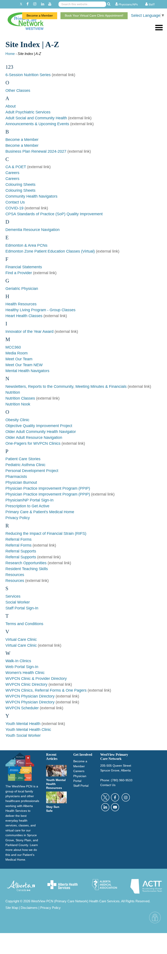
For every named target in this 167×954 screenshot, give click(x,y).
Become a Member (40, 15)
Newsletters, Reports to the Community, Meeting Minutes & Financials (66, 386)
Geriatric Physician (21, 288)
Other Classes (17, 90)
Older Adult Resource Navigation (33, 437)
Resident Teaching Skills (26, 569)
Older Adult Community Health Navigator (40, 431)
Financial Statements (23, 267)
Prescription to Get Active (27, 506)
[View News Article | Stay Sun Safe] (56, 797)
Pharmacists (16, 476)
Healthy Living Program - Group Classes (40, 310)
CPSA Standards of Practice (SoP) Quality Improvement (54, 214)
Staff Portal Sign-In (21, 608)
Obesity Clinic (17, 420)
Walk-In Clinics (18, 661)
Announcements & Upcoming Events (37, 124)
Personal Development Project (31, 470)
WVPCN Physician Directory (30, 696)
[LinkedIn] (42, 4)
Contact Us (15, 202)
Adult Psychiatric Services (27, 112)
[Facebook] (27, 4)
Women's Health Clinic (25, 672)
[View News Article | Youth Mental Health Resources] (56, 770)
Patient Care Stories (22, 459)
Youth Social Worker (23, 735)
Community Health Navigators (31, 196)
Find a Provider (18, 273)
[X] (21, 4)
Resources (14, 575)
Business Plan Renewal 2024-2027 (35, 151)
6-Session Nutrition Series (28, 75)
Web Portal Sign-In (21, 667)
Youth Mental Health (22, 723)
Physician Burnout (21, 482)
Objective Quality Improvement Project (38, 426)
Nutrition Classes (20, 398)
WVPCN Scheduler (22, 708)
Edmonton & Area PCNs (26, 245)
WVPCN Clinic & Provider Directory (36, 678)
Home (10, 54)
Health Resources (21, 304)
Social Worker (17, 602)
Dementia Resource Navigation (32, 229)
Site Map (11, 908)
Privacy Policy (17, 518)
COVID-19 (14, 208)
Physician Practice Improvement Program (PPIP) (47, 488)
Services (12, 596)
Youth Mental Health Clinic (28, 729)
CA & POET (15, 167)
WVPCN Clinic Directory (26, 684)
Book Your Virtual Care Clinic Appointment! (94, 15)
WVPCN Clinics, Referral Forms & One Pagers (46, 690)
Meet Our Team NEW (24, 365)
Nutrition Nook (17, 404)
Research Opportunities (26, 563)
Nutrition (12, 392)
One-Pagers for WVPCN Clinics (32, 443)
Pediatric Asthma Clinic (25, 465)
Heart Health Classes (23, 316)
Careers (12, 173)
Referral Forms (18, 539)
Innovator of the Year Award (29, 331)
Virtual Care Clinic (21, 639)
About (10, 106)
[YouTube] (49, 4)
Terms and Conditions (24, 624)
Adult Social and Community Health (36, 118)
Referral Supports (20, 551)
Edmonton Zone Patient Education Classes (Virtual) (50, 251)
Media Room (16, 353)
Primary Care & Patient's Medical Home (39, 512)
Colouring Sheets (20, 184)
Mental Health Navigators (27, 371)
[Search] (108, 4)
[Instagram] (34, 4)
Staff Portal (81, 785)
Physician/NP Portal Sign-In (29, 500)
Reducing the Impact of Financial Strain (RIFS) (45, 533)
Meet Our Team (18, 359)
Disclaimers (29, 908)
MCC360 (13, 347)
